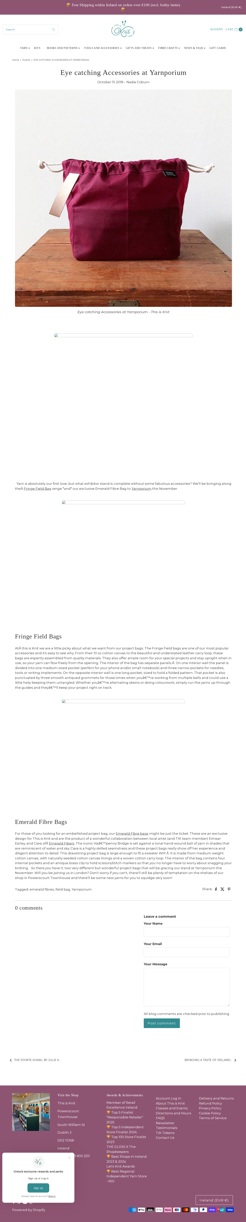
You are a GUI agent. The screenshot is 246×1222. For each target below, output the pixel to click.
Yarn (23, 48)
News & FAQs (193, 48)
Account (216, 29)
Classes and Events (172, 1108)
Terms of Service (213, 1118)
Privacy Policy (210, 1108)
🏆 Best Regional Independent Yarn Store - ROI (126, 1176)
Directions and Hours (173, 1113)
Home (15, 59)
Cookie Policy (210, 1113)
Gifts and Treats (139, 48)
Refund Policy (210, 1103)
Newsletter (165, 1123)
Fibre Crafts (168, 48)
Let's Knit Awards (120, 1166)
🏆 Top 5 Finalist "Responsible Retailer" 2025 (124, 1117)
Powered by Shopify (28, 1210)
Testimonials (166, 1128)
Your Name (153, 923)
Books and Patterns (62, 48)
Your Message (155, 964)
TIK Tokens (165, 1133)
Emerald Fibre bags (132, 833)
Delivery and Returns (216, 1098)
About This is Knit (170, 1103)
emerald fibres (42, 889)
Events (26, 59)
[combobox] (30, 29)
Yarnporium (141, 489)
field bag (63, 889)
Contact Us (165, 1138)
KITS (37, 48)
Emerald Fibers (61, 843)
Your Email (153, 944)
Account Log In (168, 1098)
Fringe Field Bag (37, 489)
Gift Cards (217, 48)
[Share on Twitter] (222, 889)
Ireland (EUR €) (231, 7)
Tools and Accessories (101, 48)
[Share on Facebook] (216, 889)
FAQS (160, 1118)
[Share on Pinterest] (229, 889)
